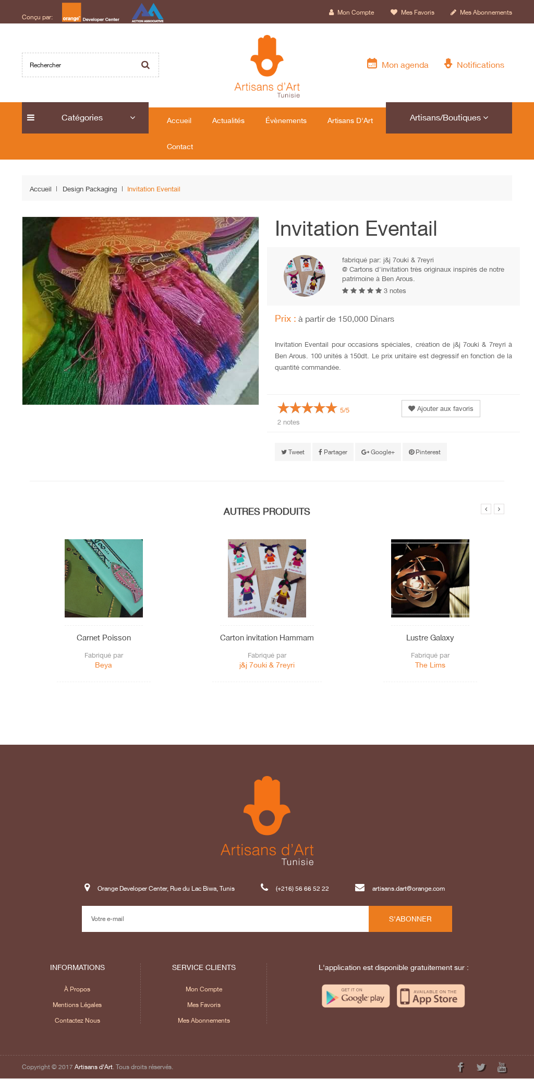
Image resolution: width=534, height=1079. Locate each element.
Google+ (382, 452)
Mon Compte (204, 989)
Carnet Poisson (104, 637)
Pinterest (427, 452)
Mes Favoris (204, 1005)
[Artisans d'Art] (267, 66)
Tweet (296, 452)
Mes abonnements (485, 12)
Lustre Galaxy (430, 637)
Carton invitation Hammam (267, 637)
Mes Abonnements (204, 1020)
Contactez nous (77, 1020)
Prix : (285, 318)
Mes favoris (416, 12)
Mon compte (355, 12)
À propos (77, 989)
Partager (334, 452)
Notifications (478, 64)
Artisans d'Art (94, 1067)
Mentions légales (77, 1005)
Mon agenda (403, 64)
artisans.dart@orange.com (408, 889)
